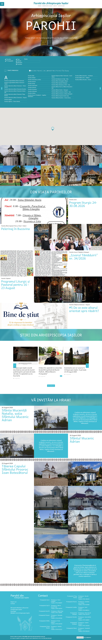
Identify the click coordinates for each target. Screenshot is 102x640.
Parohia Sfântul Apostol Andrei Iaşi (60, 96)
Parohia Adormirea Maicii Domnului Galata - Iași (15, 91)
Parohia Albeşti (31, 77)
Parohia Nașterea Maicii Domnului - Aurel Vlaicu (62, 76)
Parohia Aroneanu (32, 89)
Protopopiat (10, 61)
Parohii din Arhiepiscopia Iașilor (51, 3)
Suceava (19, 64)
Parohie (9, 59)
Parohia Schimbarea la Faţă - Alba (60, 79)
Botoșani (19, 62)
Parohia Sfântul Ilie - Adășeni (82, 77)
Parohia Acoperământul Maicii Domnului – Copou (14, 83)
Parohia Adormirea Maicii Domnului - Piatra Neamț (15, 86)
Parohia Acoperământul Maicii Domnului (14, 80)
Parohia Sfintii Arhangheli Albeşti (60, 81)
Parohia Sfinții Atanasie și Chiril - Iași (61, 85)
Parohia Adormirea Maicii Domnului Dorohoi (15, 89)
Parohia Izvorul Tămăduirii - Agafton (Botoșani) (37, 95)
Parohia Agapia (8, 99)
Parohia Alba (31, 75)
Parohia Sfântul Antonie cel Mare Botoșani (62, 94)
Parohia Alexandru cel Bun (34, 79)
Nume (26, 59)
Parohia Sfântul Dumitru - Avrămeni (84, 75)
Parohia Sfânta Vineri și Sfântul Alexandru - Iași (62, 87)
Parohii (39, 5)
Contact (55, 5)
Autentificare (61, 5)
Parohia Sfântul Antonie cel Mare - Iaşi (61, 92)
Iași (18, 59)
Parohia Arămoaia (32, 91)
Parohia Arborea (32, 87)
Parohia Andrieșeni (32, 85)
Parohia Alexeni (32, 81)
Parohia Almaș (31, 83)
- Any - (11, 70)
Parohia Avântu (31, 93)
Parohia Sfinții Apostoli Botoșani (59, 83)
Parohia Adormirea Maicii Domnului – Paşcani (15, 97)
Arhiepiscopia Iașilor (47, 5)
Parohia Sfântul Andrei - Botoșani (60, 90)
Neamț (19, 61)
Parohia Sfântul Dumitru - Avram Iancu (61, 98)
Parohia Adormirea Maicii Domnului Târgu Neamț (14, 94)
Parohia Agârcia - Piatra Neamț (12, 101)
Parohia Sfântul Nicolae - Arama (83, 79)
